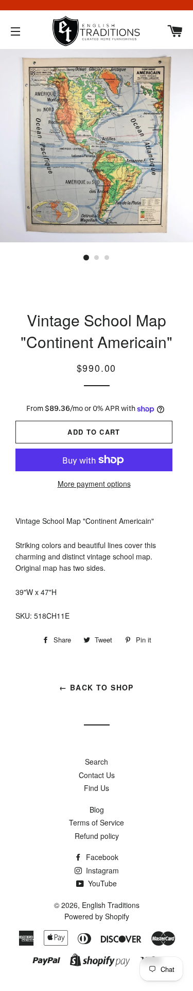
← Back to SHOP (96, 687)
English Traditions (110, 905)
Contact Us (97, 775)
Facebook (101, 857)
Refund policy (97, 836)
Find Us (96, 788)
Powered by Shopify (96, 916)
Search (96, 761)
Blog (97, 809)
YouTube (101, 883)
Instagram (101, 870)
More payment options (94, 483)
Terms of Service (96, 822)
